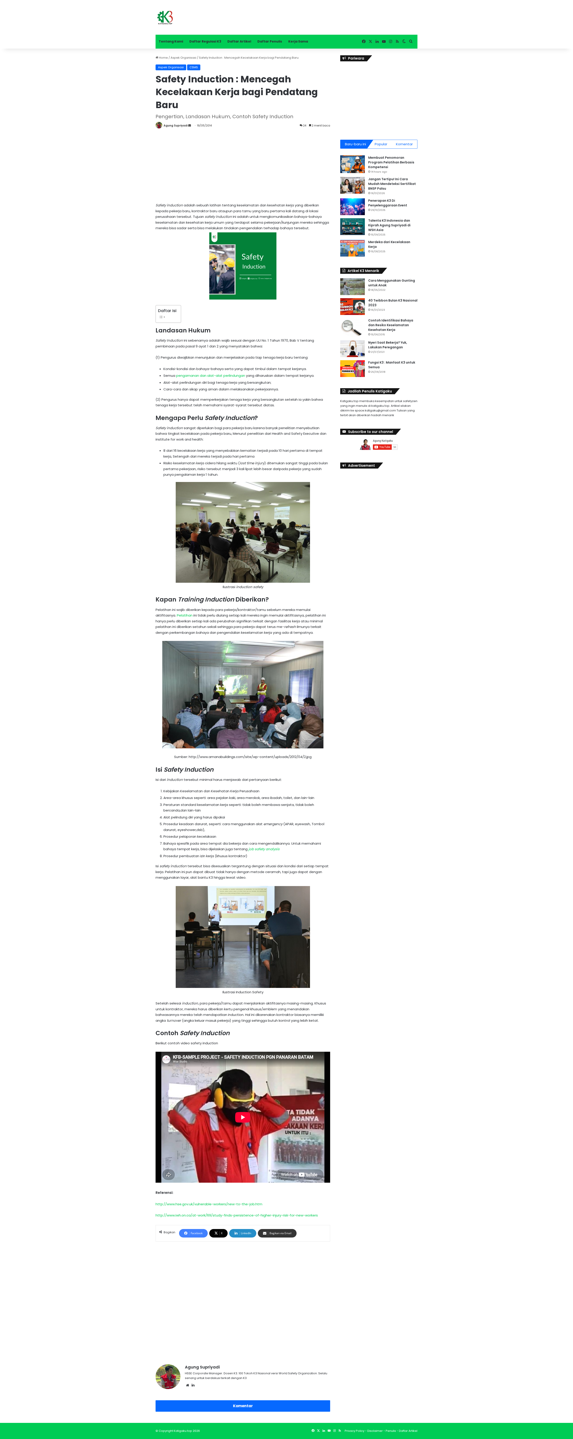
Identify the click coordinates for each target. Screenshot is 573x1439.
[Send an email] (189, 125)
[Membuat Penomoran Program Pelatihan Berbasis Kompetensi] (352, 164)
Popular (381, 144)
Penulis (391, 1431)
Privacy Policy (354, 1431)
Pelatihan (184, 615)
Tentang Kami (171, 41)
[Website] (187, 1385)
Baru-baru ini (355, 144)
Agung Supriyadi (176, 125)
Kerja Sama (298, 41)
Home (163, 58)
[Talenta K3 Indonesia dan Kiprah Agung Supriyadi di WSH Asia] (352, 226)
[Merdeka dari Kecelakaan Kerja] (352, 248)
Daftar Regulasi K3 (205, 41)
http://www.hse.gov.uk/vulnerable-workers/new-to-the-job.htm (209, 1204)
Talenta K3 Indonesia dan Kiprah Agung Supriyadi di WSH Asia (389, 225)
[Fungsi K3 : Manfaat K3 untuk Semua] (352, 368)
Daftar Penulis (269, 41)
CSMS (194, 67)
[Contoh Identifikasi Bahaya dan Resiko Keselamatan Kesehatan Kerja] (352, 327)
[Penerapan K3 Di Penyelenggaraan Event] (352, 206)
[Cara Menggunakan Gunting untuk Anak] (352, 286)
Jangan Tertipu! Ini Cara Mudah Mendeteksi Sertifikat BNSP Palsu (392, 184)
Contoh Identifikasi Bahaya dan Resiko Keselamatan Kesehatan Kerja (390, 325)
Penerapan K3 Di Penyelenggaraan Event (387, 203)
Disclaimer (375, 1431)
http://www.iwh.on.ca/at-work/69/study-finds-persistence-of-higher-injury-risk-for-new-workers (237, 1215)
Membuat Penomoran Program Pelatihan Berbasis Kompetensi (391, 162)
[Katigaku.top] (165, 17)
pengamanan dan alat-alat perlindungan (210, 375)
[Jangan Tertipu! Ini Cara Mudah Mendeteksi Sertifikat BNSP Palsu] (352, 185)
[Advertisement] (243, 164)
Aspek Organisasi (183, 58)
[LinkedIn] (193, 1385)
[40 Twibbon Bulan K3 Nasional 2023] (352, 306)
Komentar (243, 1406)
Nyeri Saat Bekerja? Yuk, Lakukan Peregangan (387, 344)
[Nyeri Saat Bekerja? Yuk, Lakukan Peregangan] (352, 348)
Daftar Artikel (239, 41)
